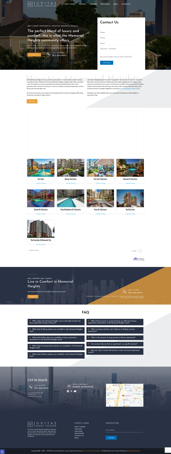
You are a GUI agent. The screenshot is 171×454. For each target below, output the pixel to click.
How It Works (70, 4)
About (115, 4)
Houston (82, 4)
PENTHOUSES (79, 433)
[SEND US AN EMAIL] (69, 386)
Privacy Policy (96, 451)
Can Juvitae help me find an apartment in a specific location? (114, 344)
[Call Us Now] (48, 54)
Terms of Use (86, 451)
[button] (32, 101)
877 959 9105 (59, 55)
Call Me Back (107, 62)
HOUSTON (78, 429)
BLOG (76, 438)
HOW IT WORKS (80, 427)
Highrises (93, 4)
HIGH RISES (78, 431)
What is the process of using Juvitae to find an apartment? (113, 337)
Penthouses (105, 4)
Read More (32, 101)
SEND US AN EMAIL (80, 384)
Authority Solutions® (134, 451)
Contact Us (126, 4)
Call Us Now (57, 52)
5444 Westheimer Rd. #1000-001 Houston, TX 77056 (35, 394)
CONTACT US (79, 435)
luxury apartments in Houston (128, 88)
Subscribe (111, 437)
